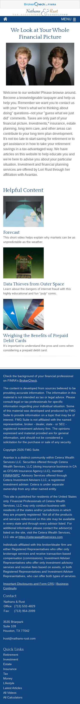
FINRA (7, 475)
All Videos (9, 692)
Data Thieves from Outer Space (33, 284)
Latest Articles (12, 688)
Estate (7, 664)
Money (7, 678)
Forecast (11, 232)
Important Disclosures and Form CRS (28, 583)
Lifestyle (8, 683)
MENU (66, 19)
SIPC (16, 475)
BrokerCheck (28, 380)
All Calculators (12, 697)
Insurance (10, 669)
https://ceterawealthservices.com (41, 537)
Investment (10, 659)
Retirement (10, 654)
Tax (5, 673)
